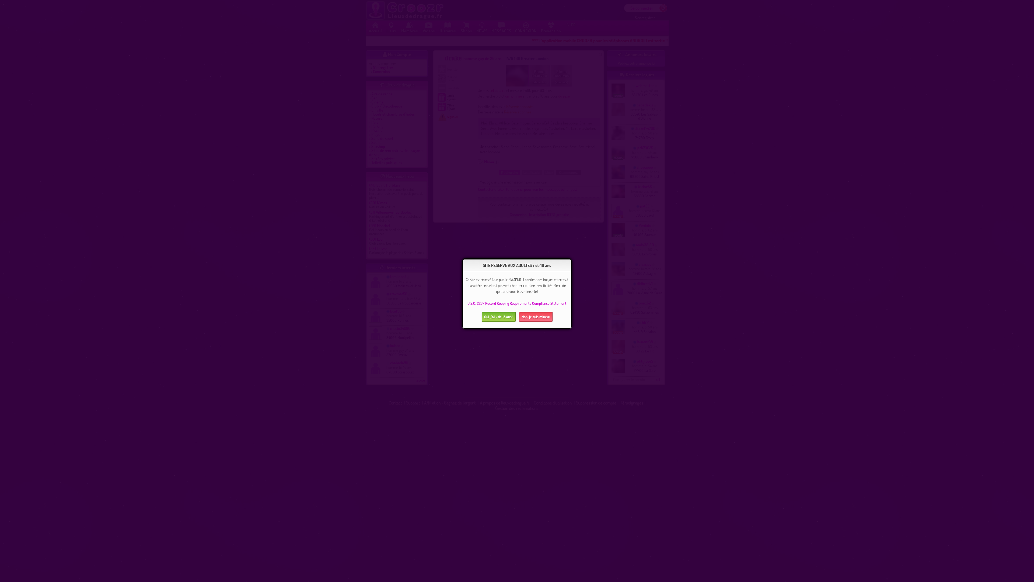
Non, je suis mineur (536, 316)
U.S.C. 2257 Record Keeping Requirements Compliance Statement (517, 303)
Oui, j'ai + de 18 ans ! (498, 316)
